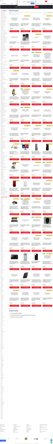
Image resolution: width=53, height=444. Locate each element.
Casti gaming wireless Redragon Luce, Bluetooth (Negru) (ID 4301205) (25, 61)
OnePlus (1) (2, 338)
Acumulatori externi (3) (3, 26)
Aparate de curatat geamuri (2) (4, 34)
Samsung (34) (2, 365)
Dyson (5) (2, 243)
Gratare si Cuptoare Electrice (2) (4, 103)
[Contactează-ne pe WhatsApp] (51, 442)
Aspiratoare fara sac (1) (3, 46)
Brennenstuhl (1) (2, 221)
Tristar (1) (2, 395)
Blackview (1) (2, 217)
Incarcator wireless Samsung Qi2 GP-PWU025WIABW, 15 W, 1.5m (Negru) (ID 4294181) (47, 24)
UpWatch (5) (2, 401)
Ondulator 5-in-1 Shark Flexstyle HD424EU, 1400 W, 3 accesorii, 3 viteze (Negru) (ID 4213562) (25, 24)
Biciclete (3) (2, 53)
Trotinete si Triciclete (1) (3, 181)
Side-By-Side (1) (2, 158)
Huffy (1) (2, 277)
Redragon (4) (2, 359)
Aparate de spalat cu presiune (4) (4, 37)
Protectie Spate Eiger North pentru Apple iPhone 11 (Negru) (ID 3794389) (36, 262)
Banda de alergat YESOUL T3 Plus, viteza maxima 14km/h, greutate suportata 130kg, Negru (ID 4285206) (36, 299)
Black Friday (41, 426)
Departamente (28, 430)
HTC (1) (1, 275)
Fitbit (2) (1, 253)
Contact (52, 3)
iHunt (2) (2, 281)
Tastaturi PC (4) (2, 13)
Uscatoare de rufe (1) (3, 187)
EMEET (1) (2, 249)
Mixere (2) (2, 127)
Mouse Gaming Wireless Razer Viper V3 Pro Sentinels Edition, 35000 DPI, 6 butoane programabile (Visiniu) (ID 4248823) (14, 189)
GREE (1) (2, 266)
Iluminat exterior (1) (3, 109)
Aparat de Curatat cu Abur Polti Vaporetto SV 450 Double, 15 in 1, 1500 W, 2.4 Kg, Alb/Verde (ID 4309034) (14, 280)
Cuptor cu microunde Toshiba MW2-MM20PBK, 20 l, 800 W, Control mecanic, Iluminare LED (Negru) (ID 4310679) (14, 262)
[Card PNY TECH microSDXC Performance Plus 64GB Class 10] (14, 37)
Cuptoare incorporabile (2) (3, 89)
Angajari (27, 431)
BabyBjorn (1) (2, 209)
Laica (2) (1, 301)
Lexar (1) (2, 308)
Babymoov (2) (2, 210)
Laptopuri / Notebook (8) (3, 11)
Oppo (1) (2, 339)
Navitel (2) (2, 329)
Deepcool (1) (2, 236)
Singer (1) (2, 372)
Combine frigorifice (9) (3, 82)
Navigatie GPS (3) (2, 134)
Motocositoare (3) (2, 129)
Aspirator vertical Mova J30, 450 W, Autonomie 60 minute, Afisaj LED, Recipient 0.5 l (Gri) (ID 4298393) (36, 134)
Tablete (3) (2, 173)
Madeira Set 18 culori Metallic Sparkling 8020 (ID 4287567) (36, 170)
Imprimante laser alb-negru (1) (4, 111)
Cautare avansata (50, 12)
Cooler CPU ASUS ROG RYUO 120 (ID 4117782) (36, 42)
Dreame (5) (2, 241)
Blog (44, 3)
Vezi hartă (37, 443)
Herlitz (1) (2, 271)
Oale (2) (1, 135)
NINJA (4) (2, 333)
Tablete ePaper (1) (2, 174)
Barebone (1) (2, 51)
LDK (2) (1, 305)
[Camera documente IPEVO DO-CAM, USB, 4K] (25, 128)
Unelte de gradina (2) (3, 184)
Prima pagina (10, 9)
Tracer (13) (2, 394)
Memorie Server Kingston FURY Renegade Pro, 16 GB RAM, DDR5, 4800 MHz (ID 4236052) (47, 244)
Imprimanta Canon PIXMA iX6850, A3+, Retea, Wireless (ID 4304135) (14, 61)
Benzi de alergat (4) (3, 52)
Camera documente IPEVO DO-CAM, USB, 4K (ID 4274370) (24, 134)
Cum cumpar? (15, 427)
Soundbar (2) (2, 164)
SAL (40, 430)
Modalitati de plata (2, 426)
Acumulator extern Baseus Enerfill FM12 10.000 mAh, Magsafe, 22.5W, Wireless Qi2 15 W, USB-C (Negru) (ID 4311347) (25, 280)
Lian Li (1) (2, 310)
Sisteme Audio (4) (2, 159)
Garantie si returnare (15, 429)
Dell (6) (1, 238)
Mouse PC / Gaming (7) (3, 131)
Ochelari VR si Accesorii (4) (3, 136)
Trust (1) (1, 396)
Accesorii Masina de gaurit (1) (4, 16)
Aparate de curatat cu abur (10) (4, 33)
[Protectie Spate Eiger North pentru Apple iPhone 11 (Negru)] (36, 257)
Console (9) (2, 85)
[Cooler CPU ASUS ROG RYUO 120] (36, 37)
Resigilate (14, 9)
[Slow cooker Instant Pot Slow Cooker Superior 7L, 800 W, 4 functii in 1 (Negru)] (47, 110)
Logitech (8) (2, 313)
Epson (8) (2, 250)
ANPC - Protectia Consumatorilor (44, 429)
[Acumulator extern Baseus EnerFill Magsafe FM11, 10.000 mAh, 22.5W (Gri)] (36, 110)
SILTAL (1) (2, 371)
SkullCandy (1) (2, 373)
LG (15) (1, 309)
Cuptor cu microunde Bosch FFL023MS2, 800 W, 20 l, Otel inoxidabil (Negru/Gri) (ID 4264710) (36, 207)
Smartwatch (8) (2, 162)
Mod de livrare (15, 430)
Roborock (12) (2, 361)
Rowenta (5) (2, 363)
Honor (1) (2, 273)
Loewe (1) (2, 311)
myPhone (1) (2, 328)
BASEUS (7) (2, 212)
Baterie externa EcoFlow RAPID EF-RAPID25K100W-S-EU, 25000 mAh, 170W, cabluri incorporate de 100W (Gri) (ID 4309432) (36, 189)
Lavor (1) (2, 303)
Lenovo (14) (2, 306)
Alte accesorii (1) (2, 29)
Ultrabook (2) (2, 182)
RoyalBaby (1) (2, 364)
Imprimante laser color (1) (3, 112)
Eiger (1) (1, 246)
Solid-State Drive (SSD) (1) (3, 163)
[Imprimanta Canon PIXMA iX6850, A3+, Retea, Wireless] (14, 55)
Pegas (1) (2, 343)
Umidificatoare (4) (2, 183)
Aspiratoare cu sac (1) (3, 45)
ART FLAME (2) (2, 206)
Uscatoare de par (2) (3, 186)
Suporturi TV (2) (2, 170)
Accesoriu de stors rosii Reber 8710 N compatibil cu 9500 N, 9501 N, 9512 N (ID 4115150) (14, 170)
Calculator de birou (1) (3, 67)
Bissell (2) (2, 215)
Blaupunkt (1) (2, 218)
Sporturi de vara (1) (3, 165)
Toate (10, 12)
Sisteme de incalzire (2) (3, 160)
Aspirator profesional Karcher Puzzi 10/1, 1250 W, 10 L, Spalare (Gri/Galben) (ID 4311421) (25, 79)
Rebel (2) (2, 357)
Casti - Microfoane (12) (3, 78)
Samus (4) (2, 366)
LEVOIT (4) (2, 307)
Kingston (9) (2, 297)
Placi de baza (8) (2, 143)
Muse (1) (1, 327)
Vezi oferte (36, 6)
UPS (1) (1, 185)
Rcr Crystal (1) (2, 356)
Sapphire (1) (2, 367)
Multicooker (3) (2, 132)
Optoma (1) (2, 340)
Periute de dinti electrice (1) (3, 141)
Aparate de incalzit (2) (3, 35)
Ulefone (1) (2, 399)
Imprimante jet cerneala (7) (3, 110)
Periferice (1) (2, 140)
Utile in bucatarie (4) (3, 190)
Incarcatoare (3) (2, 113)
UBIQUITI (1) (2, 398)
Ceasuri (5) (2, 81)
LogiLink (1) (2, 312)
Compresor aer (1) (2, 84)
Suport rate (1, 430)
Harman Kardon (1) (2, 269)
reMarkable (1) (2, 360)
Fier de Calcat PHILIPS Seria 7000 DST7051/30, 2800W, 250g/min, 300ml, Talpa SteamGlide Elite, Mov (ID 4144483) (36, 244)
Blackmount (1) (2, 216)
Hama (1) (2, 268)
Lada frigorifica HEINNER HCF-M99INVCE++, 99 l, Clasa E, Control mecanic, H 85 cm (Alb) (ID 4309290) (25, 189)
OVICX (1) (2, 342)
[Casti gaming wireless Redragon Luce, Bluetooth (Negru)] (25, 56)
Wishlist (14, 431)
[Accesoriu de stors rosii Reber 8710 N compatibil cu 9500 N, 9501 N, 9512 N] (14, 165)
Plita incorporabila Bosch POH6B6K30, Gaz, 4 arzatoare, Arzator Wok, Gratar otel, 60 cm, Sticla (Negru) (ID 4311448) (47, 280)
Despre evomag (28, 428)
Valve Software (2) (2, 402)
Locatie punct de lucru (29, 429)
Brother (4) (2, 223)
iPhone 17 (12, 3)
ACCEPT (33, 3)
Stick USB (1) (2, 168)
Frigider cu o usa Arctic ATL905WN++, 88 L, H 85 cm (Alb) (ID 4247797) (25, 225)
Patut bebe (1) (2, 138)
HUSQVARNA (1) (2, 278)
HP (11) (1, 274)
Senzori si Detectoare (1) (3, 157)
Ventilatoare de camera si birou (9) (4, 191)
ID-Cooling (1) (2, 280)
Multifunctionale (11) (3, 133)
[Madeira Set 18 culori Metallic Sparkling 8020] (36, 165)
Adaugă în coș (14, 31)
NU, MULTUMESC (28, 3)
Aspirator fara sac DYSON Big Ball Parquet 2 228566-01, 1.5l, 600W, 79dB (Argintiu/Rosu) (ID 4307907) (36, 97)
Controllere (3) (2, 86)
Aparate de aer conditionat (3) (4, 32)
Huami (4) (2, 276)
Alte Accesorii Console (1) (3, 30)
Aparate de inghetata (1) (3, 36)
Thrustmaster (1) (2, 388)
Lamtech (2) (2, 302)
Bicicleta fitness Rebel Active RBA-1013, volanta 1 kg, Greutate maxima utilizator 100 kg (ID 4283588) (47, 134)
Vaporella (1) (2, 403)
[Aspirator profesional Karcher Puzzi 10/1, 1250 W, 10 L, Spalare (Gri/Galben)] (25, 74)
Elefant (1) (2, 248)
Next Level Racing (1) (3, 331)
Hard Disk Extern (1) (3, 104)
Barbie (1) (2, 211)
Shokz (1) (2, 370)
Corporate (48, 3)
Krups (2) (2, 299)
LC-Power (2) (2, 304)
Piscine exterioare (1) (3, 142)
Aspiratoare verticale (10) (3, 48)
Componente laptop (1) (3, 83)
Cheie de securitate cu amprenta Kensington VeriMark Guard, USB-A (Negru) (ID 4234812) (47, 97)
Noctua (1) (2, 335)
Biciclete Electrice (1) (3, 54)
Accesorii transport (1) (3, 23)
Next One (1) (2, 332)
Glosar (40, 428)
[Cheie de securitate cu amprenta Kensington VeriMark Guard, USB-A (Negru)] (47, 92)
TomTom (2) (2, 390)
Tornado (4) (2, 391)
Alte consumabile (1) (3, 31)
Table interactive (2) (3, 172)
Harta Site (41, 432)
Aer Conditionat (17, 3)
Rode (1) (1, 362)
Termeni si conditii (15, 432)
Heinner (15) (2, 270)
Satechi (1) (2, 368)
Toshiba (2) (2, 392)
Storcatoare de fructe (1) (3, 169)
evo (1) (1, 252)
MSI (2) (1, 326)
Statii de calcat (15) (3, 166)
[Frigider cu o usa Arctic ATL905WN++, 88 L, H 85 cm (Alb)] (25, 220)
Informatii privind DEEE (42, 431)
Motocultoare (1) (2, 130)
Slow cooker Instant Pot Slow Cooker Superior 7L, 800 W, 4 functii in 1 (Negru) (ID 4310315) (47, 115)
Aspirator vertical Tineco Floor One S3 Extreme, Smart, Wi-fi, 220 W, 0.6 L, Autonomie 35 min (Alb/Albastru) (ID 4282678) (47, 189)
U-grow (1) (2, 397)
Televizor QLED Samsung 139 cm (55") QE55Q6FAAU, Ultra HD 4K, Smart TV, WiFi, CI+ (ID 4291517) (36, 225)
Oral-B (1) (2, 341)
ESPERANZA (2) (2, 251)
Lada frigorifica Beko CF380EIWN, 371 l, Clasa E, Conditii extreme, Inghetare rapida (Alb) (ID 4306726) (25, 244)
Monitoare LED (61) (3, 128)
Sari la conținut (3, 440)
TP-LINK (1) (2, 393)
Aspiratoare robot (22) (3, 47)
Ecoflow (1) (2, 245)
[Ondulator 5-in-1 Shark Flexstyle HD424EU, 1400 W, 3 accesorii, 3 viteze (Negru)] (25, 19)
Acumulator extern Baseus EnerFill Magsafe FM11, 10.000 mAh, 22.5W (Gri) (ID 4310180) (36, 115)
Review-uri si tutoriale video (43, 427)
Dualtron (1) (2, 242)
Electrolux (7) (2, 247)
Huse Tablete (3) (2, 107)
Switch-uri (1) (2, 171)
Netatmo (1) (2, 330)
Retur (41, 3)
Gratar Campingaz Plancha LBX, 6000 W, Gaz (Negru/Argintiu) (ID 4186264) (47, 298)
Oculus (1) (2, 337)
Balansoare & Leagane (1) (3, 50)
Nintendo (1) (2, 334)
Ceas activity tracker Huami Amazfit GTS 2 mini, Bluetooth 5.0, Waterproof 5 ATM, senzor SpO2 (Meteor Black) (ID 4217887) (47, 226)
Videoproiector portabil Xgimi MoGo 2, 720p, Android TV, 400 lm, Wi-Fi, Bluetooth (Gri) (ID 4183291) (25, 116)
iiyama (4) (2, 282)
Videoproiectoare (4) (3, 193)
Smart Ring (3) (2, 161)
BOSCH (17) (2, 219)
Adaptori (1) (2, 27)
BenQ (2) (2, 214)
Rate (0, 427)
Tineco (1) (2, 389)
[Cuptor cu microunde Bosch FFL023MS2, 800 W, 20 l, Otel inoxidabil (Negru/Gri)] (36, 202)
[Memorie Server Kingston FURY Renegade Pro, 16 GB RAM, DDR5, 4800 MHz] (47, 239)
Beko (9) (1, 213)
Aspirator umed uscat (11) (3, 49)
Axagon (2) (2, 208)
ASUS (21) (2, 207)
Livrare (38, 3)
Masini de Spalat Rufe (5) (3, 12)
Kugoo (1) (2, 300)
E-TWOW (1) (2, 244)
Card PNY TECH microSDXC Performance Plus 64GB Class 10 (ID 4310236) (14, 42)
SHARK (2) (2, 369)
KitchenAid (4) (2, 298)
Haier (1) (1, 267)
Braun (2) (2, 220)
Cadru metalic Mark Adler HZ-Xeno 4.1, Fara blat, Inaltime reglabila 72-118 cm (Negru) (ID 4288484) (14, 79)
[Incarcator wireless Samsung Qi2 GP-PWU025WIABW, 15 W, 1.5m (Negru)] (47, 19)
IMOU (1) (2, 283)
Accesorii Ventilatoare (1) (3, 24)
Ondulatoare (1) (2, 137)
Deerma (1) (2, 237)
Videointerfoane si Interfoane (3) (4, 192)
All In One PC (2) (2, 28)
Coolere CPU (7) (2, 87)
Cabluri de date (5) (2, 66)
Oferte (1, 428)
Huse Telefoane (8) (2, 108)
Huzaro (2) (2, 279)
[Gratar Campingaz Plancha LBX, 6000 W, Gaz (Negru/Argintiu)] (47, 293)
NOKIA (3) (2, 336)
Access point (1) (2, 25)
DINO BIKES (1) (2, 240)
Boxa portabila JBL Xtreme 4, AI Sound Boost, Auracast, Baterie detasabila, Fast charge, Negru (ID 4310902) (25, 171)
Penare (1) (2, 139)
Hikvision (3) (2, 272)
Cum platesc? (15, 428)
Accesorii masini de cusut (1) (3, 17)
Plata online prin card (2, 429)
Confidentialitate (2, 431)
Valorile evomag (28, 426)
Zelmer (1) (2, 417)
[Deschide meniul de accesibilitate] (51, 440)
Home (27, 427)
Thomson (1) (2, 387)
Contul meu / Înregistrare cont (17, 426)
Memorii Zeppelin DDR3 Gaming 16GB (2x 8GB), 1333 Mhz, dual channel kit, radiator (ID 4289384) (14, 225)
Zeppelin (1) (2, 418)
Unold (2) (2, 400)
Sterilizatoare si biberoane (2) (4, 167)
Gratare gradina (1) (3, 102)
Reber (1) (2, 358)
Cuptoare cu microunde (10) (3, 88)
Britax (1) (2, 222)
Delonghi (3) (2, 239)
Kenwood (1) (2, 296)
